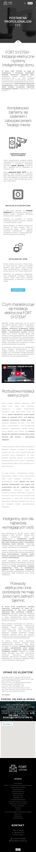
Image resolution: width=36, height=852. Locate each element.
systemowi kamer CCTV (17, 172)
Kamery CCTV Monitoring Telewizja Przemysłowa (18, 785)
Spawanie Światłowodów (18, 799)
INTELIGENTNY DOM (18, 259)
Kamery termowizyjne (18, 805)
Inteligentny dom (18, 797)
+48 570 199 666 (18, 839)
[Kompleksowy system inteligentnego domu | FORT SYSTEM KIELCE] (7, 3)
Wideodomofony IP (18, 789)
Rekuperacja (18, 816)
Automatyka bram (18, 818)
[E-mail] (29, 3)
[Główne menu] (25, 3)
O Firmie (18, 810)
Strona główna (18, 783)
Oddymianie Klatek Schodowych (18, 801)
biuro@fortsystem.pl (18, 717)
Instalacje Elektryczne (18, 791)
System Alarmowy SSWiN (18, 787)
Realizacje (18, 808)
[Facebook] (31, 3)
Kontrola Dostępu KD (18, 793)
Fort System (6, 695)
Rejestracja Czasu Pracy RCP (18, 803)
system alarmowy (17, 165)
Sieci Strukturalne (18, 795)
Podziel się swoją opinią (18, 699)
